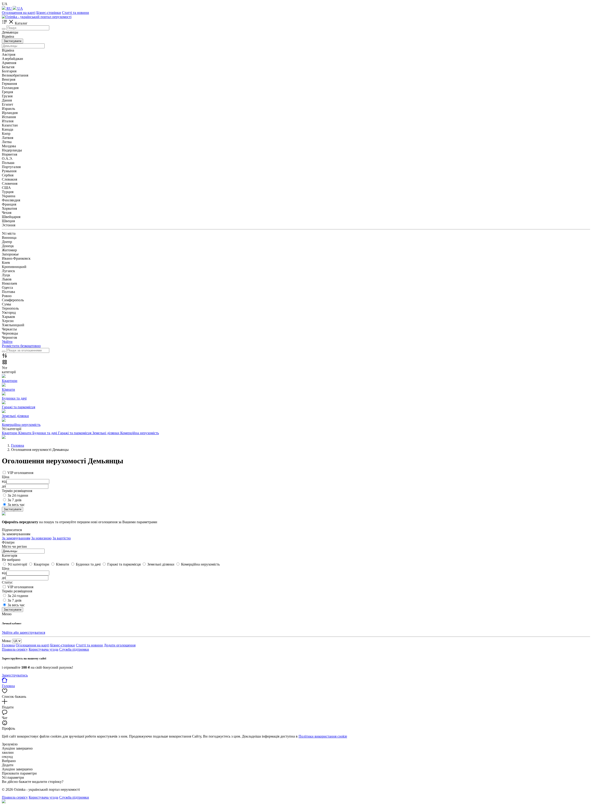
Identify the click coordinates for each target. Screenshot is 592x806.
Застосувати (12, 41)
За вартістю (61, 538)
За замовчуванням (16, 538)
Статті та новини (75, 13)
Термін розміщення (17, 591)
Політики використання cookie (323, 736)
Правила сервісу (15, 649)
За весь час (16, 505)
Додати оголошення (120, 645)
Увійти (7, 342)
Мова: (6, 641)
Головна (8, 645)
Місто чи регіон (14, 546)
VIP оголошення (20, 473)
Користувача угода (43, 649)
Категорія (9, 555)
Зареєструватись (15, 675)
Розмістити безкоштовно (21, 346)
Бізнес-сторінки (48, 13)
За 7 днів (15, 500)
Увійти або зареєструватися (23, 632)
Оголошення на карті (18, 13)
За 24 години (18, 495)
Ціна (5, 568)
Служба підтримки (74, 649)
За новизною (41, 538)
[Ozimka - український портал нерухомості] (36, 17)
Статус (7, 582)
